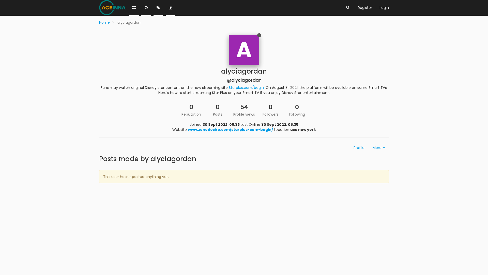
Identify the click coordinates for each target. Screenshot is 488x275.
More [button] (378, 147)
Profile (359, 147)
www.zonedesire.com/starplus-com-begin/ (230, 129)
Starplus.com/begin (246, 87)
